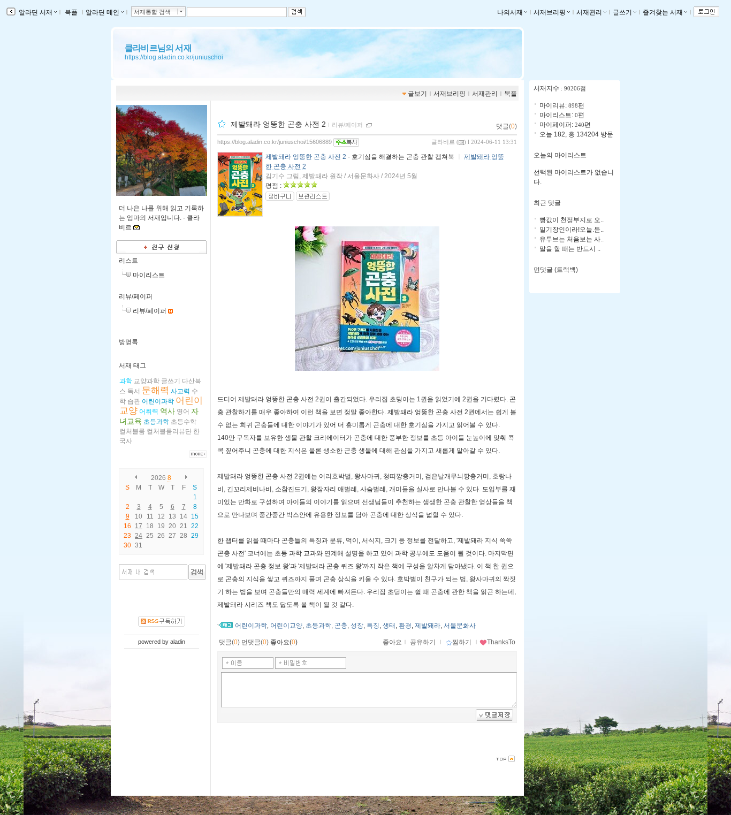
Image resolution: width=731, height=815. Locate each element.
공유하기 (423, 642)
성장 (357, 625)
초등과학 (156, 421)
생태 (389, 625)
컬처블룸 (132, 431)
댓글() (506, 126)
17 (138, 526)
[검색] (197, 572)
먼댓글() (255, 642)
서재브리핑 (550, 12)
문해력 (155, 390)
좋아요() (284, 642)
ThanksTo (501, 642)
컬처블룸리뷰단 (169, 431)
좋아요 (392, 642)
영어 (183, 411)
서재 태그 (132, 365)
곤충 (340, 625)
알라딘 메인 (102, 12)
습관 (133, 401)
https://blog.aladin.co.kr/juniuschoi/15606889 (274, 142)
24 (138, 535)
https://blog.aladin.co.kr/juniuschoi (174, 57)
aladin (177, 641)
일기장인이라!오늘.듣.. (571, 229)
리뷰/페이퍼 (136, 296)
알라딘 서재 (34, 12)
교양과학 (146, 381)
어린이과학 (158, 401)
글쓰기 (622, 12)
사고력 (180, 391)
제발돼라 (427, 625)
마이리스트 (149, 275)
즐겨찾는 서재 (663, 12)
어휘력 (148, 411)
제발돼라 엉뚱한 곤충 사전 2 (278, 124)
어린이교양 (286, 625)
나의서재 (510, 12)
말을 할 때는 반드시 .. (569, 249)
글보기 (417, 93)
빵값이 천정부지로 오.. (571, 220)
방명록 (128, 342)
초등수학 (183, 421)
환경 (405, 625)
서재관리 (589, 12)
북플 (71, 12)
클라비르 (443, 142)
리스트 (128, 260)
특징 (373, 625)
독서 (133, 391)
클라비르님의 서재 (158, 47)
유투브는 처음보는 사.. (571, 239)
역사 (167, 411)
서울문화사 (460, 625)
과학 (125, 381)
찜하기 (461, 642)
